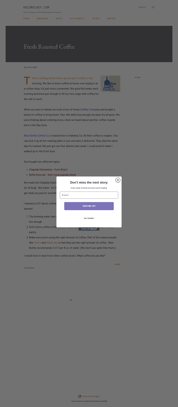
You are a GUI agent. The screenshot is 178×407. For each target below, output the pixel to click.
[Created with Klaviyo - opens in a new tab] (89, 229)
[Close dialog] (118, 180)
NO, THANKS (89, 218)
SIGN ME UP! (89, 206)
